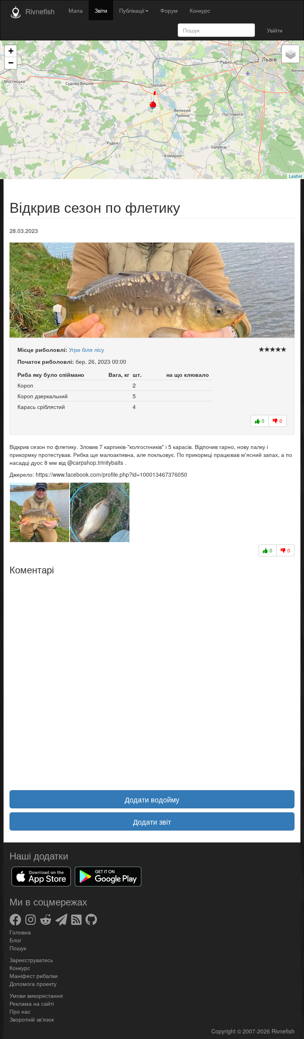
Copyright (224, 1031)
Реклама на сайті (32, 1003)
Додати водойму (152, 799)
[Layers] (290, 54)
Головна (20, 932)
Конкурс (200, 10)
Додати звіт (152, 821)
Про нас (20, 1011)
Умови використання (36, 995)
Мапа (75, 10)
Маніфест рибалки (34, 976)
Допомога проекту (33, 983)
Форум (169, 10)
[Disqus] (152, 678)
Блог (15, 940)
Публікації (131, 10)
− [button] (10, 63)
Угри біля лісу (86, 349)
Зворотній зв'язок (32, 1019)
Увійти (275, 30)
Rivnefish (283, 1031)
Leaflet (295, 176)
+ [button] (10, 51)
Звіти (101, 10)
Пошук (18, 948)
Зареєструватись (31, 960)
